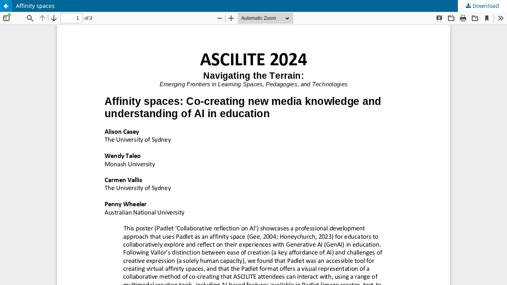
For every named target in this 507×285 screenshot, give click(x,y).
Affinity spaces (35, 6)
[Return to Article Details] (6, 6)
